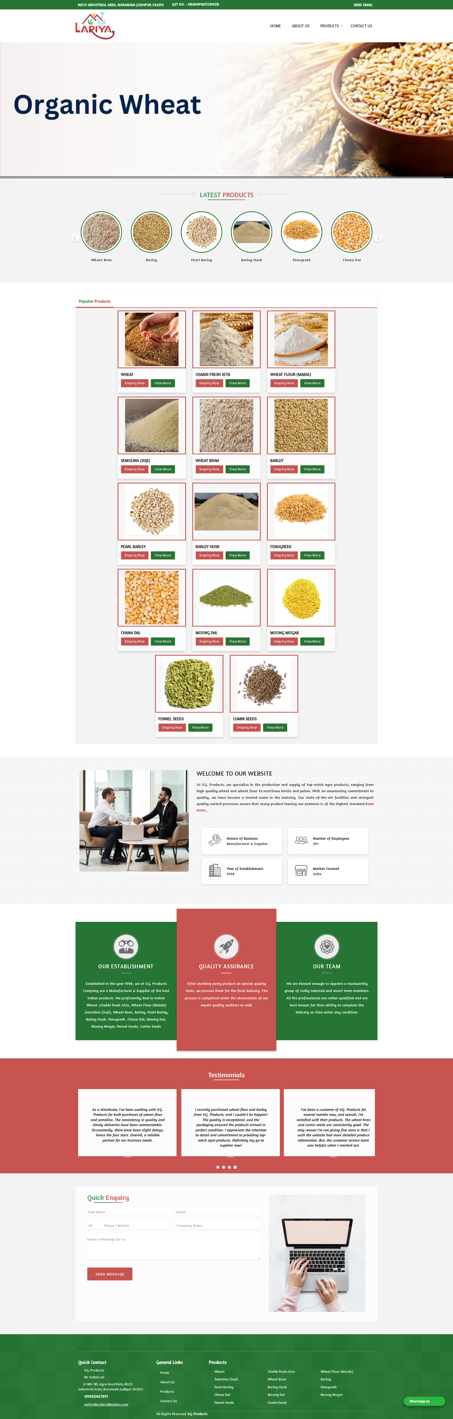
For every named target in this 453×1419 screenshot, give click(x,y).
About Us (301, 25)
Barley (276, 460)
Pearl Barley (133, 546)
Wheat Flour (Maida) (290, 374)
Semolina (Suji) (135, 460)
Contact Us (361, 25)
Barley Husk (85, 259)
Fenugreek (136, 259)
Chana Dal (186, 259)
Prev (75, 238)
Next (378, 238)
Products (329, 25)
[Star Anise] (85, 232)
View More (163, 383)
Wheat (127, 374)
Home (275, 25)
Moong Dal (235, 259)
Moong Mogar (284, 632)
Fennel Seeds (336, 259)
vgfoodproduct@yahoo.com (106, 1404)
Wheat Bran (207, 460)
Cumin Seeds (245, 718)
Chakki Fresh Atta (213, 374)
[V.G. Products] (95, 26)
